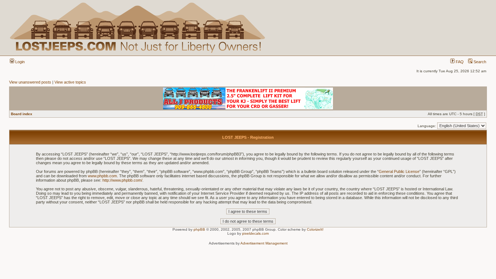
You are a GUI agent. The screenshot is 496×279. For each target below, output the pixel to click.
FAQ (459, 62)
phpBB (199, 229)
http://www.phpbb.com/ (122, 180)
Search (479, 62)
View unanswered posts (30, 82)
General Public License (399, 171)
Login (19, 62)
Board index (21, 114)
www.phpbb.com (102, 176)
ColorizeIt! (315, 229)
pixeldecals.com (255, 233)
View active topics (70, 82)
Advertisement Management (264, 243)
